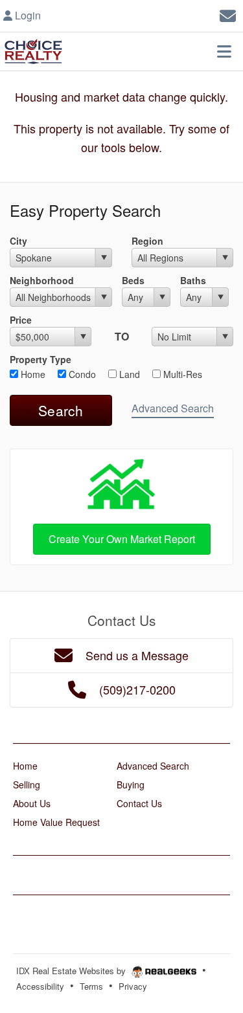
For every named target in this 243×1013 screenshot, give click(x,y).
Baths (193, 280)
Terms (91, 986)
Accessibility (40, 986)
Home (31, 374)
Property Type (40, 359)
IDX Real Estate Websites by (72, 970)
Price (21, 319)
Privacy (133, 986)
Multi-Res (181, 374)
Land (128, 374)
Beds (133, 280)
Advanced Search (173, 408)
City (18, 240)
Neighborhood (42, 280)
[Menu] (224, 51)
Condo (81, 374)
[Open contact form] (228, 13)
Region (147, 240)
